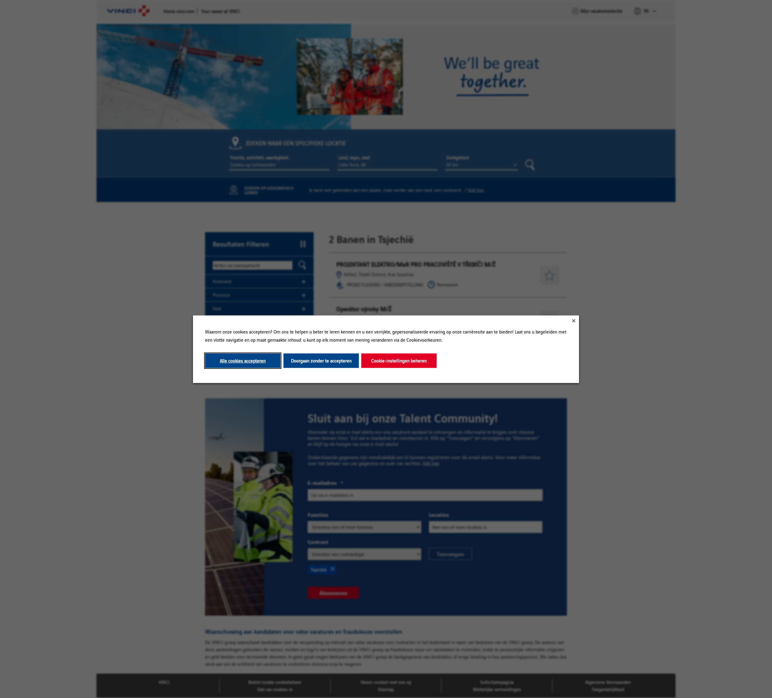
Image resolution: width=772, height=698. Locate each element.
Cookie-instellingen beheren (399, 360)
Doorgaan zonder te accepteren (321, 360)
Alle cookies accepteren (243, 360)
